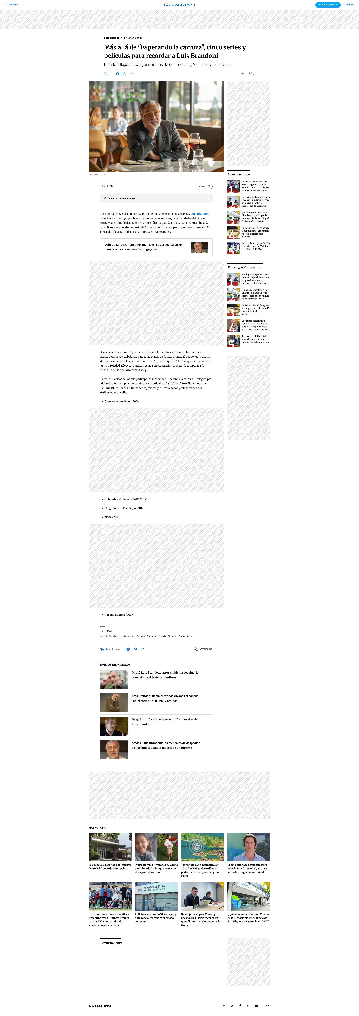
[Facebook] (240, 1006)
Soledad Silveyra (167, 636)
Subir (268, 1006)
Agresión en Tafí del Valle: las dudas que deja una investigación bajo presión (255, 339)
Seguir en (203, 186)
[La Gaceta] (179, 5)
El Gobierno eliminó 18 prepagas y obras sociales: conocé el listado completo (156, 918)
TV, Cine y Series (133, 37)
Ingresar (350, 5)
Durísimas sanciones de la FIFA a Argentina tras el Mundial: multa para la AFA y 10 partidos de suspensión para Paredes (256, 187)
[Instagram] (224, 1006)
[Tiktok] (248, 1006)
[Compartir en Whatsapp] (124, 74)
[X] (232, 1006)
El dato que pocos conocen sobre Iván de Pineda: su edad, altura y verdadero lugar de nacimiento (247, 868)
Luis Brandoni (126, 636)
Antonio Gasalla (108, 636)
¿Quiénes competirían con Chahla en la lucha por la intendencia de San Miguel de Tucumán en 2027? (248, 918)
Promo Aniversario (328, 5)
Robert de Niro (186, 636)
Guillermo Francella (146, 636)
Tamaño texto (113, 649)
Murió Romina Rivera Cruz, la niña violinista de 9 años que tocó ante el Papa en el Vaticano (156, 868)
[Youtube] (256, 1006)
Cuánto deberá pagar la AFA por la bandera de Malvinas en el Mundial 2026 (256, 246)
